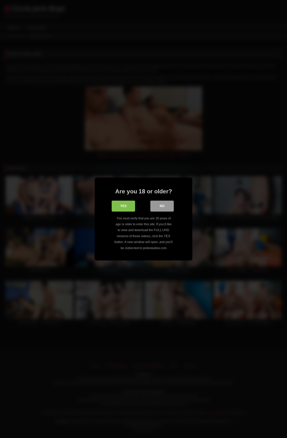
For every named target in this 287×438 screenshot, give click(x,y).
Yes (123, 206)
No (162, 206)
